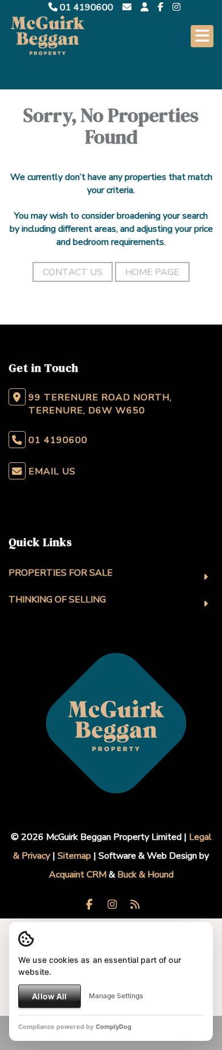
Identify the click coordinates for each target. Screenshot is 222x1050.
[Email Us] (126, 7)
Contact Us (72, 272)
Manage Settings (116, 995)
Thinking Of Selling (57, 599)
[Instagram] (176, 7)
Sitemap (74, 856)
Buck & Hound (145, 874)
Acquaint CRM (77, 874)
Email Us (52, 471)
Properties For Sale (61, 573)
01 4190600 (85, 7)
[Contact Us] (145, 7)
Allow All (49, 996)
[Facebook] (160, 7)
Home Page (152, 272)
